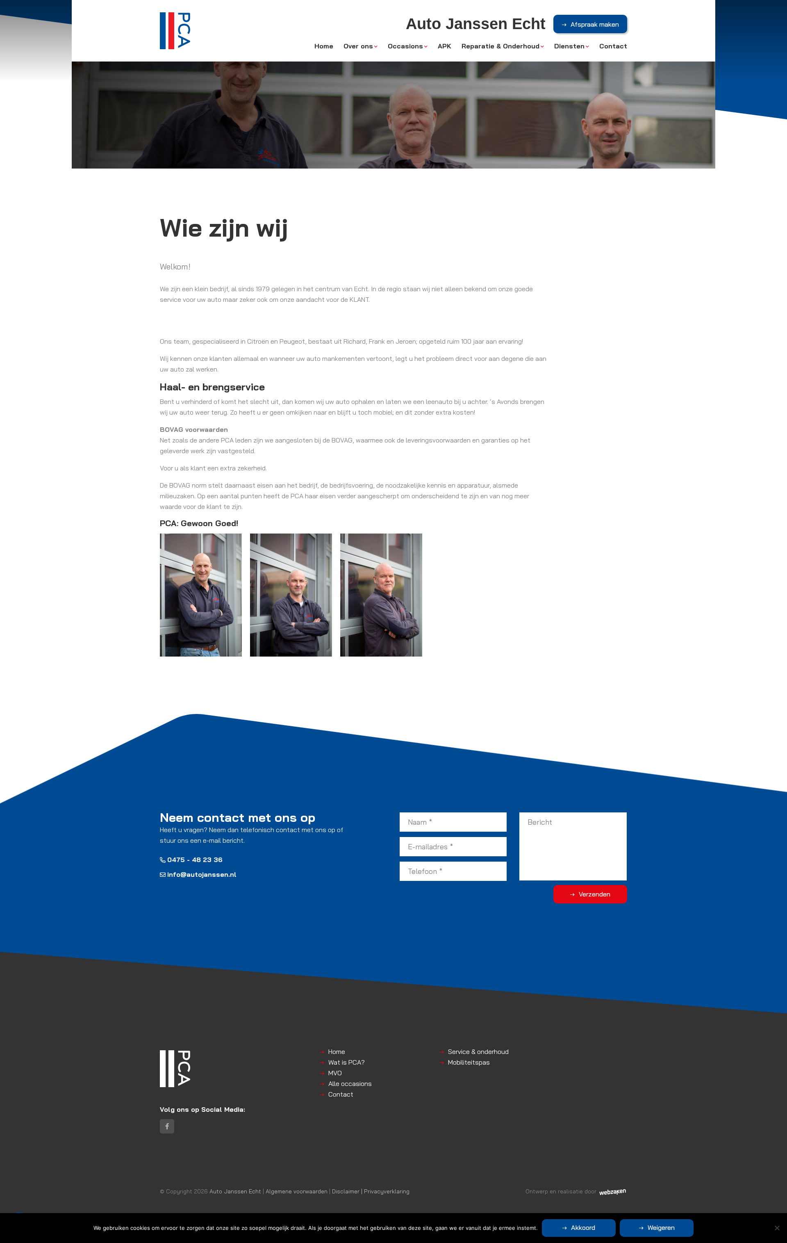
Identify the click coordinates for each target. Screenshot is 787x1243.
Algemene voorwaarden (297, 1191)
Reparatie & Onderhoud (500, 46)
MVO (335, 1073)
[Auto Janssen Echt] (175, 30)
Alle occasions (350, 1083)
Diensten (569, 46)
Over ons (358, 46)
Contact (613, 46)
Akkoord (583, 1227)
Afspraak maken (595, 24)
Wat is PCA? (346, 1062)
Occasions (405, 46)
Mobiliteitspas (469, 1062)
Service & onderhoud (478, 1051)
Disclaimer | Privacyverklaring (370, 1191)
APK (444, 46)
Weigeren (661, 1227)
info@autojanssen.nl (202, 874)
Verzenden (594, 894)
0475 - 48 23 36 (195, 859)
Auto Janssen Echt (235, 1191)
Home (323, 46)
